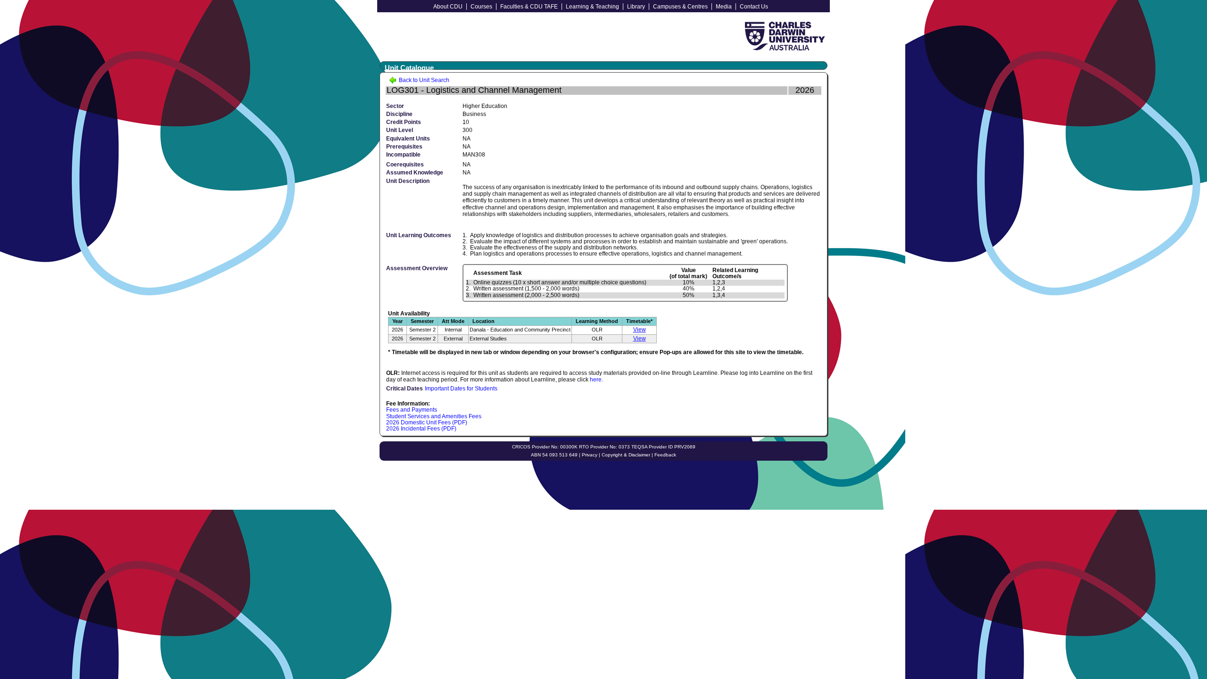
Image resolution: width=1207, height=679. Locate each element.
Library (636, 6)
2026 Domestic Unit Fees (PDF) (426, 422)
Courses (481, 6)
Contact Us (754, 6)
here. (596, 379)
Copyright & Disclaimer (626, 454)
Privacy (589, 454)
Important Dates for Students (461, 388)
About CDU (448, 6)
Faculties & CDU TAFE (529, 6)
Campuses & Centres (680, 6)
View (639, 329)
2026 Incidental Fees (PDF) (421, 428)
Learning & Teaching (592, 6)
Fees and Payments (411, 409)
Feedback (665, 454)
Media (724, 6)
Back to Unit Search (423, 80)
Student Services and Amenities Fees (433, 416)
